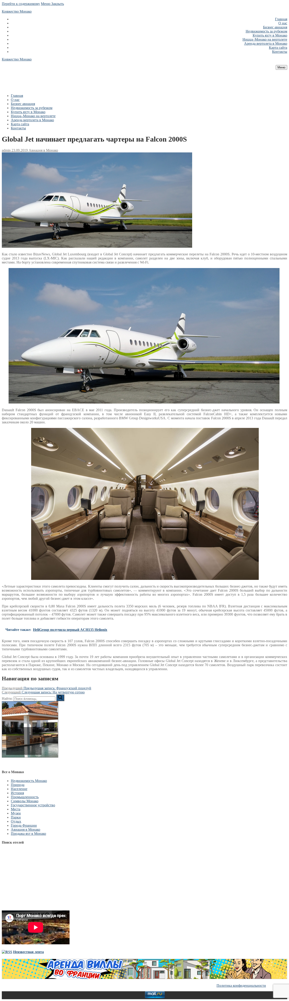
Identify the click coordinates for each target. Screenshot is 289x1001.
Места (15, 809)
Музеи (16, 813)
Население (19, 789)
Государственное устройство (33, 805)
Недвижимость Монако (29, 781)
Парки (16, 817)
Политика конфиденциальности (241, 985)
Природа (17, 785)
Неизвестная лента (28, 952)
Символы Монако (24, 801)
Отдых (16, 821)
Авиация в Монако (43, 150)
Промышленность (25, 797)
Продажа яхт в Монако (28, 833)
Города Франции (24, 825)
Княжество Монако (17, 11)
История (17, 793)
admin (6, 150)
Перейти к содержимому (21, 4)
